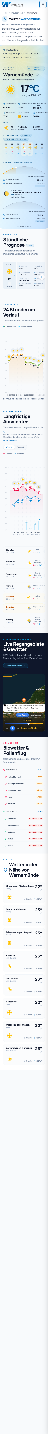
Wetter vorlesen (37, 68)
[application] (24, 364)
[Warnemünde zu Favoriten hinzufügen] (37, 74)
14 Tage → (26, 135)
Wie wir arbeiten (10, 440)
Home (4, 13)
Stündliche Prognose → (16, 139)
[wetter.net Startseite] (12, 4)
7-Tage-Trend (11, 135)
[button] (9, 275)
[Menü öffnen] (43, 4)
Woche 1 (9, 447)
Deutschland (17, 13)
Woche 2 (20, 447)
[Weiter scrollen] (42, 277)
